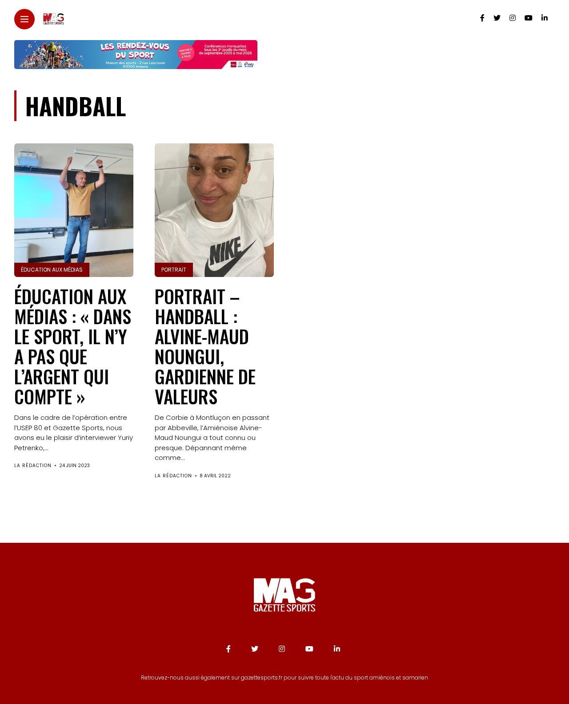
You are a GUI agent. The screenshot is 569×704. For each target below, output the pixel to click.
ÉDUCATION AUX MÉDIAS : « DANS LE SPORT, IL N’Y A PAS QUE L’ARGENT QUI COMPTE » (72, 346)
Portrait (173, 269)
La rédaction (33, 465)
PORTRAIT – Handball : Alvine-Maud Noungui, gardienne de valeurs (205, 346)
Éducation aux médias (52, 269)
